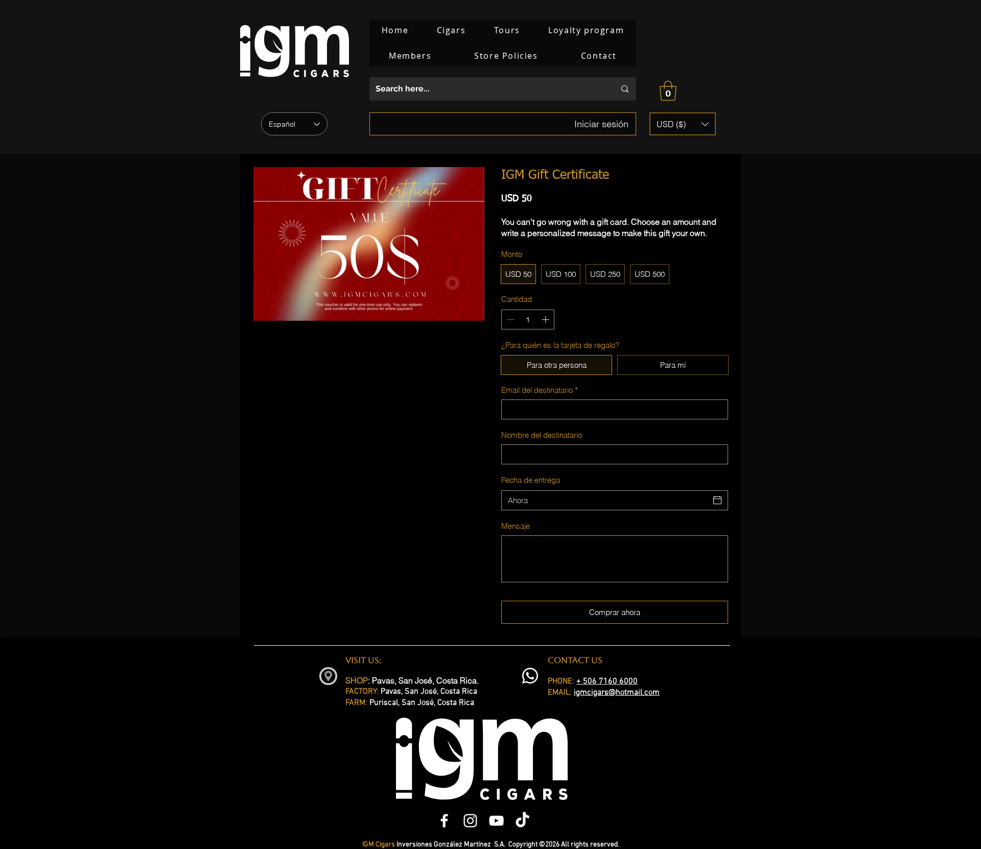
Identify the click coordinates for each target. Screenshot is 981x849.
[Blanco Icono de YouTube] (496, 821)
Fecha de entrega (530, 480)
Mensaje (515, 526)
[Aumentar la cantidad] (546, 319)
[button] (668, 91)
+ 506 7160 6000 (607, 681)
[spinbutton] (528, 319)
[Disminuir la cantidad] (510, 319)
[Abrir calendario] (717, 500)
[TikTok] (522, 821)
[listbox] (682, 123)
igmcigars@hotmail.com (617, 693)
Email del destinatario (539, 390)
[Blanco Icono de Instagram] (470, 821)
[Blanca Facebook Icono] (444, 821)
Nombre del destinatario (541, 435)
